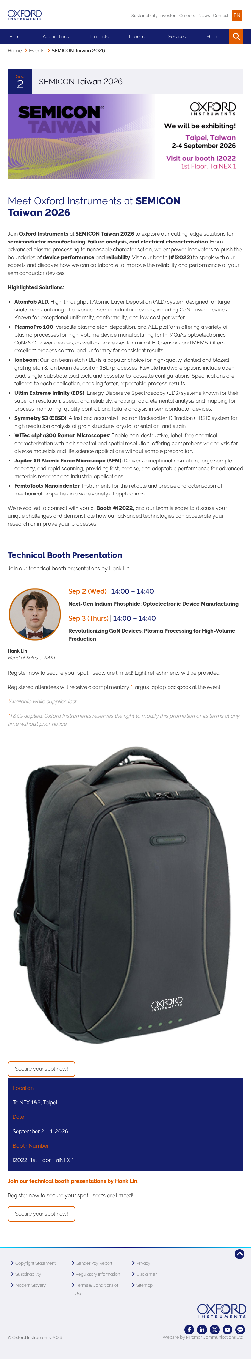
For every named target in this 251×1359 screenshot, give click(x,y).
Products (99, 36)
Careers (187, 15)
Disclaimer (146, 1274)
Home (15, 36)
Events (36, 51)
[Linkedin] (202, 1329)
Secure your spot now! (41, 1069)
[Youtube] (227, 1329)
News (204, 15)
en (237, 15)
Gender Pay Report (94, 1263)
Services (177, 36)
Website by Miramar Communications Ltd (203, 1337)
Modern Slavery (30, 1285)
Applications (56, 36)
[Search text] (221, 36)
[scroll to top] (239, 1254)
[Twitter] (215, 1329)
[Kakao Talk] (240, 1329)
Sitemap (144, 1285)
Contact (220, 15)
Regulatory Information (98, 1274)
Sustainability (144, 15)
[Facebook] (189, 1329)
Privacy (143, 1263)
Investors (168, 15)
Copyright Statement (35, 1263)
